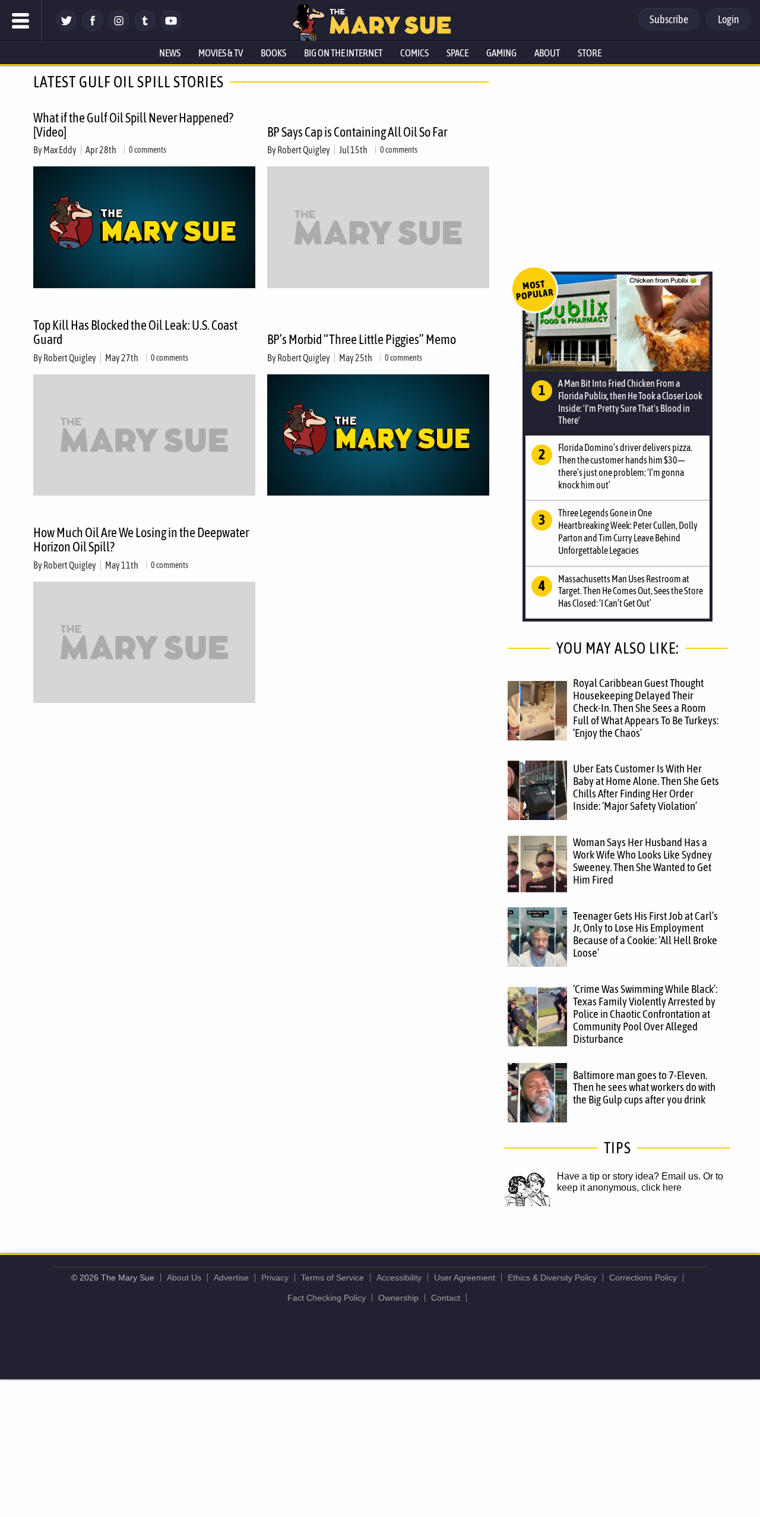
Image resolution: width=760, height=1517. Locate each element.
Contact (445, 1297)
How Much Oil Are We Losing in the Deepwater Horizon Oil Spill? (141, 539)
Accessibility (399, 1277)
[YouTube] (171, 28)
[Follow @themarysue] (66, 28)
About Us (184, 1277)
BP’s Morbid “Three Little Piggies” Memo (361, 339)
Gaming (501, 53)
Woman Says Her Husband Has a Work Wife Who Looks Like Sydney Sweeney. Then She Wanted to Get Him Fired (642, 860)
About (547, 53)
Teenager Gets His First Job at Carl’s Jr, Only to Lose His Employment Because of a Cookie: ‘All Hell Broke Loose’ (645, 934)
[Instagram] (118, 28)
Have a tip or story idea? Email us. (629, 1176)
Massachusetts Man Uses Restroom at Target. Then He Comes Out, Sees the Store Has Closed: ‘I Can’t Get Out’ (630, 591)
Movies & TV (220, 53)
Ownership (398, 1297)
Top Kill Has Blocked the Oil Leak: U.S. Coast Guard (135, 332)
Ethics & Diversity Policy (552, 1277)
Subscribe (669, 19)
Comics (414, 53)
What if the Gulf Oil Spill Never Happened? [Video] (133, 125)
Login (728, 19)
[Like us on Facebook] (92, 28)
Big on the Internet (343, 53)
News (169, 53)
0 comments (147, 150)
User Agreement (464, 1277)
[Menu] (21, 21)
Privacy (275, 1277)
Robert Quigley (303, 149)
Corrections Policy (643, 1277)
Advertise (231, 1277)
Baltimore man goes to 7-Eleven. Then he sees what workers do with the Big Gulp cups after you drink (644, 1087)
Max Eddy (60, 149)
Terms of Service (332, 1277)
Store (589, 53)
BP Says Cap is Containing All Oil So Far (357, 132)
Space (457, 53)
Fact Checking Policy (326, 1297)
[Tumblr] (145, 28)
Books (273, 53)
